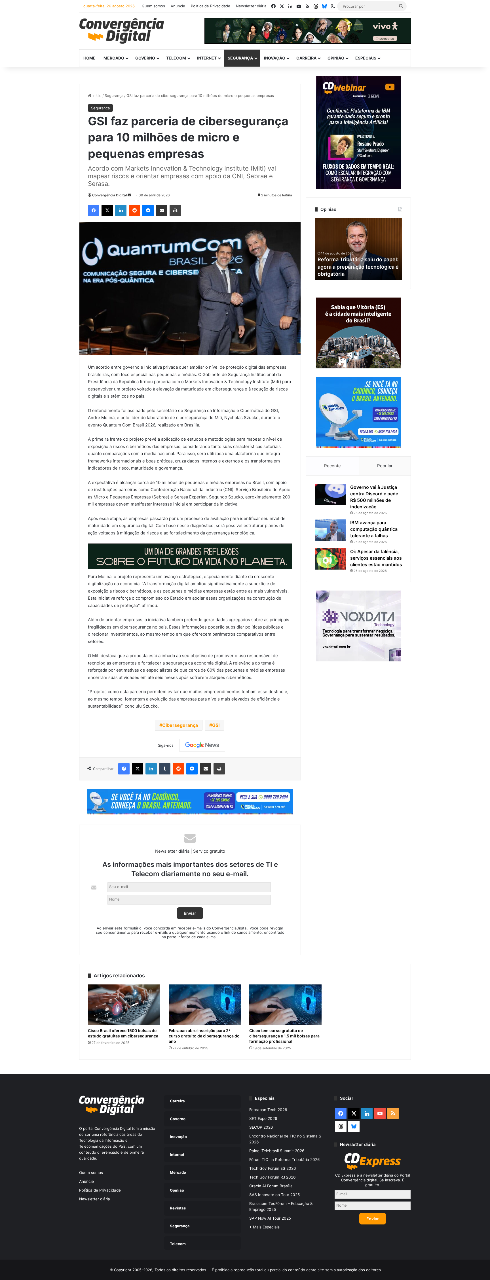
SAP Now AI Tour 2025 (270, 1218)
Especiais (365, 58)
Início (96, 95)
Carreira (306, 58)
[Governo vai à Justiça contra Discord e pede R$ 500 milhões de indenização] (330, 494)
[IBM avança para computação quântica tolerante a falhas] (330, 530)
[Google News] (202, 745)
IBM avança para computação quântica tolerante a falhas (374, 529)
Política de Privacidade (210, 6)
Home (89, 58)
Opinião (336, 58)
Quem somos (153, 6)
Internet (207, 58)
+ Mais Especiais (264, 1227)
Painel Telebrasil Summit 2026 (277, 1151)
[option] (358, 249)
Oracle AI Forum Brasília (271, 1186)
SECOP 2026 (261, 1127)
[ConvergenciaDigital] (121, 31)
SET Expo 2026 (263, 1118)
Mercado (114, 58)
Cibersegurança (180, 725)
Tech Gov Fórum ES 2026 (272, 1168)
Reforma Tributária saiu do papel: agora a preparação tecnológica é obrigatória (358, 266)
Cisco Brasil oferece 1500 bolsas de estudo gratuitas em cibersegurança (123, 1033)
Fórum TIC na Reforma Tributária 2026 (284, 1159)
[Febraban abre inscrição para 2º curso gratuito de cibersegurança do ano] (205, 1004)
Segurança (240, 58)
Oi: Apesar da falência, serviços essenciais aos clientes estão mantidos (376, 558)
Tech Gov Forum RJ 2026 (272, 1177)
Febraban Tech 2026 (268, 1109)
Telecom (176, 58)
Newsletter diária (251, 6)
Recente (332, 465)
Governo (145, 58)
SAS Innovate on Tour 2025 (274, 1194)
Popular (385, 465)
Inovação (274, 58)
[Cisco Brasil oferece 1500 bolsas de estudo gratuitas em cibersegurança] (124, 1004)
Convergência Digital (109, 195)
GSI (215, 725)
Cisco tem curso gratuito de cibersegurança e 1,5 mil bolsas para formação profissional (284, 1036)
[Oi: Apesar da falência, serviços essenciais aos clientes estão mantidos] (330, 559)
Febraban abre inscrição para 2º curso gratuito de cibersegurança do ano (204, 1036)
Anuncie (178, 6)
